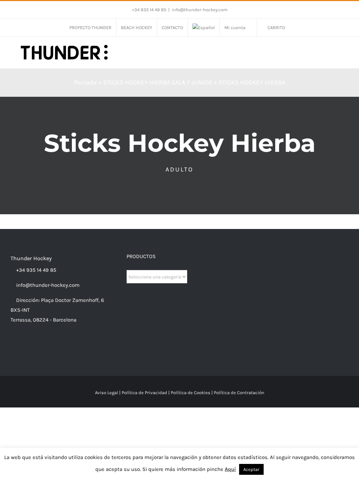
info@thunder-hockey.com (200, 9)
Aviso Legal (106, 392)
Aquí (230, 469)
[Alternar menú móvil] (345, 51)
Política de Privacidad (144, 392)
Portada (85, 82)
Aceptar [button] (251, 469)
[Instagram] (22, 347)
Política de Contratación (239, 392)
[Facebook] (13, 347)
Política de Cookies (190, 392)
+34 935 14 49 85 (35, 270)
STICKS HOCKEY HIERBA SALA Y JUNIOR (157, 82)
